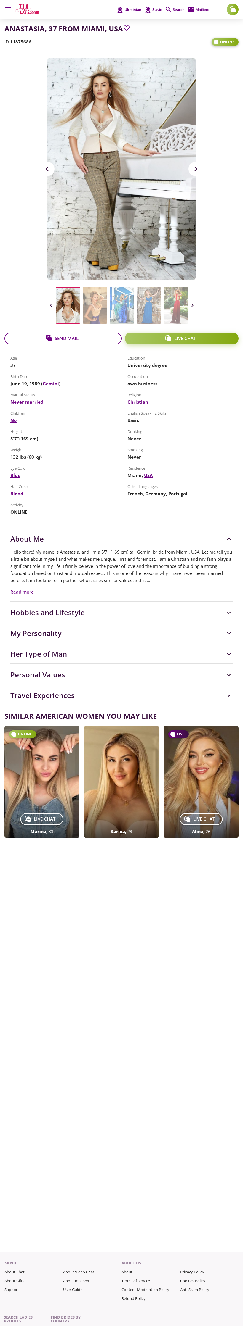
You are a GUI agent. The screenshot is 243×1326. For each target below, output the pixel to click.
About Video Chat (78, 1272)
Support (11, 1289)
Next (195, 169)
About (127, 1272)
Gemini (51, 383)
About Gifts (14, 1280)
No (13, 420)
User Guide (72, 1289)
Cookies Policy (192, 1280)
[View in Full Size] (121, 169)
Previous (47, 169)
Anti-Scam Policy (194, 1289)
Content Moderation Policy (145, 1289)
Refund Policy (134, 1298)
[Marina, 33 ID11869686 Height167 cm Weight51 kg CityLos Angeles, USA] (41, 782)
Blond (16, 494)
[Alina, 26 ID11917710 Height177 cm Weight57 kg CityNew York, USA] (201, 782)
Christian (137, 402)
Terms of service (136, 1280)
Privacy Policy (192, 1272)
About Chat (14, 1272)
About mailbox (76, 1280)
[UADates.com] (27, 12)
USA (148, 475)
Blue (15, 475)
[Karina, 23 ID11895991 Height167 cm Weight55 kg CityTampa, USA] (121, 782)
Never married (27, 402)
